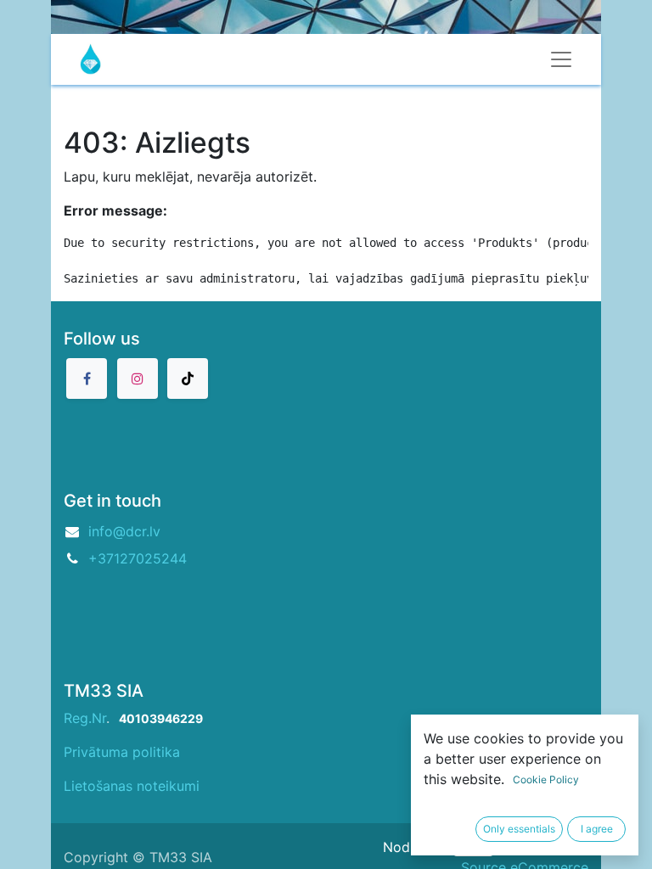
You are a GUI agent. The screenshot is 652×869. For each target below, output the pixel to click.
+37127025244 (137, 558)
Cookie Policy (546, 779)
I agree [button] (597, 828)
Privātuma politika (122, 751)
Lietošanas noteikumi (132, 785)
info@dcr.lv (124, 531)
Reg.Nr (85, 717)
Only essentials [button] (519, 828)
